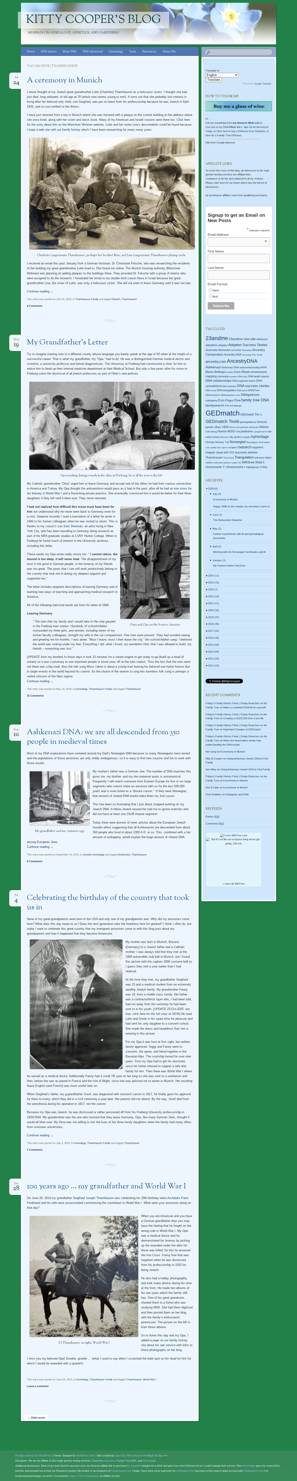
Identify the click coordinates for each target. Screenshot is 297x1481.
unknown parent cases (225, 462)
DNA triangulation (226, 390)
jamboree (247, 431)
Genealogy (116, 51)
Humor (222, 431)
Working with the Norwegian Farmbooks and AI (239, 552)
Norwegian (238, 442)
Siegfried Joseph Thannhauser (93, 1198)
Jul (16, 78)
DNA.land (242, 390)
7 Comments (34, 1149)
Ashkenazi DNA (230, 367)
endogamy (211, 400)
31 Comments (35, 695)
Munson (224, 437)
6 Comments (34, 861)
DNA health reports (258, 376)
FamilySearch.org (121, 1470)
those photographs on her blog (161, 1350)
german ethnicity (249, 427)
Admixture (262, 339)
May (16, 341)
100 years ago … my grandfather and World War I (106, 1186)
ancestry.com (216, 361)
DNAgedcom (250, 395)
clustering (222, 376)
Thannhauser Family (86, 299)
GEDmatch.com (185, 1470)
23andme (217, 338)
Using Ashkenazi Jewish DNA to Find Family (245, 769)
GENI (225, 427)
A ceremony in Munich (64, 80)
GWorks (264, 427)
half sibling (211, 431)
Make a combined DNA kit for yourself (244, 707)
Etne (237, 400)
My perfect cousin (240, 437)
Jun (16, 1184)
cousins (233, 376)
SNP (226, 452)
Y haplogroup (251, 467)
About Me (169, 51)
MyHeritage (149, 1460)
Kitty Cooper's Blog (93, 20)
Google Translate (263, 84)
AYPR (263, 367)
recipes (232, 447)
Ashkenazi (124, 854)
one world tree (213, 447)
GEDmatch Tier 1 (251, 414)
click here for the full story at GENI (155, 1014)
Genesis (262, 422)
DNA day (242, 376)
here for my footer (230, 182)
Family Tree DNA (126, 1460)
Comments (215, 823)
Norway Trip (222, 442)
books (229, 372)
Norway (210, 442)
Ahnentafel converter (230, 350)
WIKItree (248, 462)
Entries (212, 816)
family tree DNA (255, 400)
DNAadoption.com (230, 395)
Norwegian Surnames (258, 442)
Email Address (237, 234)
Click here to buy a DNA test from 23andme (240, 131)
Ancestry (247, 350)
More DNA (70, 51)
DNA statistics (229, 386)
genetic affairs (213, 427)
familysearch (215, 405)
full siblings (236, 405)
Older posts (36, 1417)
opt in (225, 447)
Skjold (219, 452)
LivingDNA (136, 1465)
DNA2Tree (254, 390)
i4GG (231, 431)
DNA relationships (219, 380)
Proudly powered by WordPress (33, 1455)
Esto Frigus (226, 400)
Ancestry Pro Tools (252, 354)
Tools (132, 51)
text (215, 296)
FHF (227, 405)
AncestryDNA (242, 361)
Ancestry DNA (233, 354)
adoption (223, 345)
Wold (258, 462)
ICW (238, 431)
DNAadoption (213, 395)
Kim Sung (211, 751)
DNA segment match (243, 380)
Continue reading (40, 291)
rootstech (244, 447)
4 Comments (34, 305)
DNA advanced (93, 51)
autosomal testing (250, 367)
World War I (149, 1379)
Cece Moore (242, 372)
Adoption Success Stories (248, 345)
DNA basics (49, 51)
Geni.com (234, 427)
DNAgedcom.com (254, 1470)
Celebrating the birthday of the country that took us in (108, 902)
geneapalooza (248, 422)
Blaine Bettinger (216, 372)
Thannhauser (129, 299)
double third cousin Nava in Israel (133, 278)
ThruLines (228, 457)
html (216, 290)
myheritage (260, 437)
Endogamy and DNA (237, 794)
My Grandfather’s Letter (67, 342)
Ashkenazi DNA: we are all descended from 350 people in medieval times (103, 737)
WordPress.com (85, 1455)
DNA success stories (253, 386)
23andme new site (242, 339)
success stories (246, 452)
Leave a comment (37, 1386)
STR (231, 452)
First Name (216, 251)
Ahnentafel (211, 350)
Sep (16, 731)
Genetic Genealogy (94, 854)
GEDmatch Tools (222, 421)
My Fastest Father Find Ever (229, 565)
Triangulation (244, 457)
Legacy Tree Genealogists (83, 1476)
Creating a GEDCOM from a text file (243, 718)
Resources (149, 51)
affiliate (221, 195)
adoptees (211, 345)
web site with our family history (59, 129)
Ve (239, 462)
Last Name (216, 268)
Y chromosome (233, 467)
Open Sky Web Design (128, 1455)
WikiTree (240, 883)
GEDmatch (223, 413)
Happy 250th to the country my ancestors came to (241, 506)
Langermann (260, 431)
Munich (116, 299)
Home (31, 51)
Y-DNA (263, 467)
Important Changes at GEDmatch (242, 729)
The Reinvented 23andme (227, 520)
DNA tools (211, 390)
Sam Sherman (73, 526)
